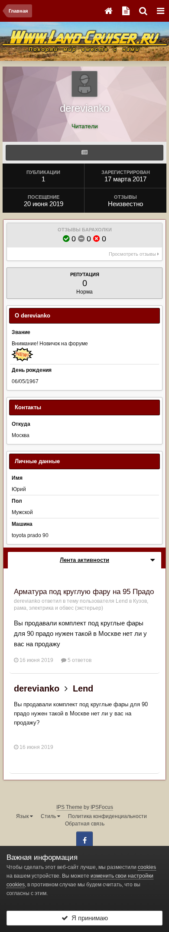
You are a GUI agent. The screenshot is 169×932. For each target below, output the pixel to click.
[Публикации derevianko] (84, 152)
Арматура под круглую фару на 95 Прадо (84, 592)
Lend (122, 601)
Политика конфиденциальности (107, 816)
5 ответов (78, 660)
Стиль (49, 816)
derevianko (27, 601)
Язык (23, 816)
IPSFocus (102, 807)
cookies (147, 867)
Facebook (84, 840)
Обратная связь (84, 824)
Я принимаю (88, 918)
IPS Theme (69, 807)
